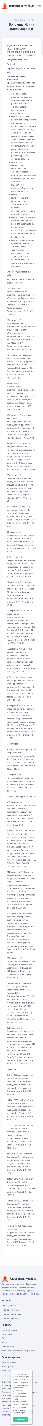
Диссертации (8, 1346)
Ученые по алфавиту (11, 1318)
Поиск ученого (9, 1305)
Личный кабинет (9, 1362)
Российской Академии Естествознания (20, 1294)
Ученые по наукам (10, 1310)
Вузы (4, 1338)
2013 (13, 64)
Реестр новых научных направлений (19, 1350)
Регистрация (8, 1366)
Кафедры (6, 1342)
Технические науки (23, 20)
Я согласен (20, 1419)
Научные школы (9, 1330)
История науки (9, 1334)
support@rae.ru (9, 1414)
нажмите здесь (19, 1413)
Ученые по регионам (11, 1314)
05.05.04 (27, 59)
